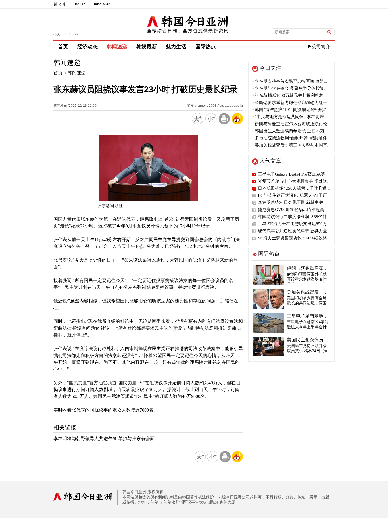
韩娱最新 (146, 46)
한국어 (59, 4)
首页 (63, 46)
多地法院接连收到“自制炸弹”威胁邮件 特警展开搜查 (303, 138)
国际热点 (205, 46)
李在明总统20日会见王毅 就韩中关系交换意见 (301, 202)
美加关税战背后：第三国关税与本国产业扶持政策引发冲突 (309, 145)
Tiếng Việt (101, 4)
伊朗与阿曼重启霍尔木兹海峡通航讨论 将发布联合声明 (305, 124)
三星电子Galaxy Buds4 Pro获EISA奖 (291, 174)
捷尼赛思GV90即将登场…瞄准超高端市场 (297, 209)
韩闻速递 (117, 46)
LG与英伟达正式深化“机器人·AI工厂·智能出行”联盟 (307, 195)
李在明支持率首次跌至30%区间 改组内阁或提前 (298, 81)
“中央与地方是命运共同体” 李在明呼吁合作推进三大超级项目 (311, 116)
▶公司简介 (318, 46)
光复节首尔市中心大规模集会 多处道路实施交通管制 (307, 181)
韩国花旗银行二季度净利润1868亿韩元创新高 (301, 216)
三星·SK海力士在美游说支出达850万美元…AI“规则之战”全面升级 (320, 224)
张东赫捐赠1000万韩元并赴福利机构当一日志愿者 (300, 95)
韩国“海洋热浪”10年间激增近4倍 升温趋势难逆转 (300, 109)
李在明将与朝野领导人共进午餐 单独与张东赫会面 (104, 438)
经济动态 (87, 46)
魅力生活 (176, 46)
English (78, 4)
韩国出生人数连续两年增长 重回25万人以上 (294, 131)
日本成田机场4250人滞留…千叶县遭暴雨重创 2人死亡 (309, 188)
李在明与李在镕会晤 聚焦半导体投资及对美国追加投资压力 (309, 88)
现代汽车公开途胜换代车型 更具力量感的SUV (301, 231)
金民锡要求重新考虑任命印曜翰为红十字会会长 (298, 102)
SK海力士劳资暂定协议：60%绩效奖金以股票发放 (305, 238)
